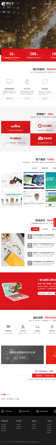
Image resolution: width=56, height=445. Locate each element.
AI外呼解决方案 (10, 399)
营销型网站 (45, 168)
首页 (41, 4)
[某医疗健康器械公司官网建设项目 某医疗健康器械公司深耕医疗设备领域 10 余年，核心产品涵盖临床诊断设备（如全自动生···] (11, 198)
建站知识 (34, 428)
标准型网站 (3, 426)
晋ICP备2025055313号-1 (22, 442)
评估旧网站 (22, 358)
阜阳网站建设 (47, 4)
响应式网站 (3, 428)
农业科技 (3, 399)
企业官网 (34, 168)
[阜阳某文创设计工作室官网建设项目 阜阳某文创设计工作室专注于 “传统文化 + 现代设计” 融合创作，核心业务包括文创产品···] (34, 198)
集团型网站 (3, 430)
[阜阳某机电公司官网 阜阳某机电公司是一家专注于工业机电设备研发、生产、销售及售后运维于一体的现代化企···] (34, 180)
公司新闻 (35, 229)
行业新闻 (44, 229)
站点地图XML (32, 442)
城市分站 (37, 442)
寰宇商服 (17, 399)
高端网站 (18, 428)
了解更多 (44, 34)
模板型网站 (3, 424)
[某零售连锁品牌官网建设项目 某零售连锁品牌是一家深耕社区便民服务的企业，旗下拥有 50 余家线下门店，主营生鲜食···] (11, 180)
